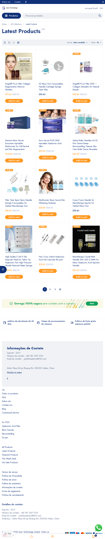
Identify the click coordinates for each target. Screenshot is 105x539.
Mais (92, 303)
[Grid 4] (18, 43)
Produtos (13, 15)
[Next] (60, 289)
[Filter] (3, 269)
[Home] (31, 536)
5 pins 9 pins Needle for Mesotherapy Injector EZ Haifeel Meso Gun (83, 203)
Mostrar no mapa (14, 372)
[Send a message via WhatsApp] (98, 528)
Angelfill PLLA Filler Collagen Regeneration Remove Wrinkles (17, 86)
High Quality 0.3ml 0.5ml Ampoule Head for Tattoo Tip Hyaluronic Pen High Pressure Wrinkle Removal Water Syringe (18, 261)
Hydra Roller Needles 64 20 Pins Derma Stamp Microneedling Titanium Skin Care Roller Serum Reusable (85, 145)
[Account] (52, 536)
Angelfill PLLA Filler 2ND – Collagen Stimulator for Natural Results (86, 86)
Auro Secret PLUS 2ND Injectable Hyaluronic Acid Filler (50, 143)
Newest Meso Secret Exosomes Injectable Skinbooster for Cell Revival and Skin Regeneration (17, 145)
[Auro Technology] (10, 8)
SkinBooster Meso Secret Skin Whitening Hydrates (52, 201)
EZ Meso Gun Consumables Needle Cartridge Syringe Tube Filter (51, 86)
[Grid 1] (5, 43)
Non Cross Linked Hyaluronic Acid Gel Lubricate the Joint (51, 258)
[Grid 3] (14, 43)
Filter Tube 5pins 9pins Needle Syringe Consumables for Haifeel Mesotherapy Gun (18, 203)
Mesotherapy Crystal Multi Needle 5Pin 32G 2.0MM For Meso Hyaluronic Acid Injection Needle (86, 261)
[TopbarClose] (103, 2)
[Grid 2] (9, 43)
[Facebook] (25, 2)
